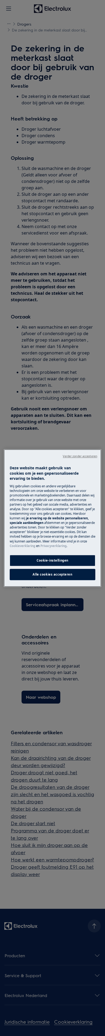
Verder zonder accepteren (80, 456)
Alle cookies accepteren (52, 574)
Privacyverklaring (53, 546)
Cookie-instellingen (52, 560)
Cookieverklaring (22, 546)
